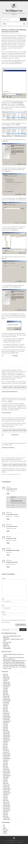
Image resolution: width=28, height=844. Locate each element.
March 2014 (5, 800)
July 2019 (5, 705)
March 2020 (5, 694)
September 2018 (6, 721)
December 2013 (6, 805)
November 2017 (6, 736)
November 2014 (6, 789)
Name (3, 598)
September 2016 (6, 758)
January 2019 (6, 715)
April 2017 (5, 747)
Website (3, 612)
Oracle (4, 828)
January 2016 (6, 769)
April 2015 (5, 782)
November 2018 (6, 718)
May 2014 (5, 799)
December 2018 (6, 716)
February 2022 (6, 682)
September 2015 (6, 775)
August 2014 (6, 794)
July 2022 (5, 680)
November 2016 (6, 755)
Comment (4, 578)
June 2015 (5, 778)
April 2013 (5, 814)
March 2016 (5, 767)
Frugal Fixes (6, 645)
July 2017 (5, 743)
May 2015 (5, 780)
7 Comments (18, 33)
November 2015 (6, 772)
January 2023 (6, 679)
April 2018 (5, 729)
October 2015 (6, 774)
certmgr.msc (11, 474)
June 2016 (5, 763)
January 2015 (6, 786)
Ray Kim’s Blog (6, 647)
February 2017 (6, 750)
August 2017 (6, 741)
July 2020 (5, 688)
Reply (8, 493)
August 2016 (6, 760)
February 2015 (6, 785)
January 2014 (6, 803)
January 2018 (6, 733)
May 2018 (5, 727)
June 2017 (5, 744)
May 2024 (5, 674)
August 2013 (6, 811)
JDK (15, 474)
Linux (4, 826)
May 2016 (5, 764)
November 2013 (6, 806)
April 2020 (5, 693)
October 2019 (6, 702)
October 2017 (6, 738)
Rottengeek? (6, 643)
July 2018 (5, 724)
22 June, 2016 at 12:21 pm (12, 514)
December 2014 (6, 788)
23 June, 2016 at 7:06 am (11, 526)
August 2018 (6, 722)
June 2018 (5, 725)
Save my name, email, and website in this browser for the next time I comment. (14, 621)
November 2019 (6, 700)
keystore (19, 474)
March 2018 (5, 730)
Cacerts (6, 474)
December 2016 (6, 753)
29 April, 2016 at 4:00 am (11, 489)
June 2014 (5, 797)
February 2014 (6, 802)
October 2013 (6, 808)
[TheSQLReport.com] (14, 838)
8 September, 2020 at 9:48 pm (12, 550)
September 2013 (6, 810)
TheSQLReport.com (14, 10)
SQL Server (5, 830)
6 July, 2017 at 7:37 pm (11, 538)
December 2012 (6, 819)
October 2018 (6, 719)
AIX (4, 825)
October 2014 (6, 791)
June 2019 (5, 707)
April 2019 (5, 710)
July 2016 (5, 761)
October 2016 (6, 757)
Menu (4, 23)
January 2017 (6, 752)
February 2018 (6, 732)
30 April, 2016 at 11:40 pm (16, 500)
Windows (5, 833)
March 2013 (5, 816)
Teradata (5, 831)
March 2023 (5, 676)
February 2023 (6, 677)
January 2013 (6, 817)
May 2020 (5, 691)
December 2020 (6, 685)
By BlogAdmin (4, 33)
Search (23, 19)
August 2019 (6, 704)
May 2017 (5, 746)
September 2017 (6, 739)
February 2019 (6, 713)
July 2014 (5, 796)
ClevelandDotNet (7, 648)
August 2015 (6, 777)
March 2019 (5, 711)
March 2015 (5, 783)
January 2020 (6, 697)
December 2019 (6, 699)
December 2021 (6, 683)
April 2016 (5, 766)
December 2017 (6, 735)
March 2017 (5, 749)
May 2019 (5, 708)
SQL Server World (7, 642)
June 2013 (5, 813)
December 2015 (6, 771)
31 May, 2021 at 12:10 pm (11, 562)
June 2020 (5, 690)
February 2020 (6, 696)
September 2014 (6, 792)
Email (3, 605)
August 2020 (6, 686)
